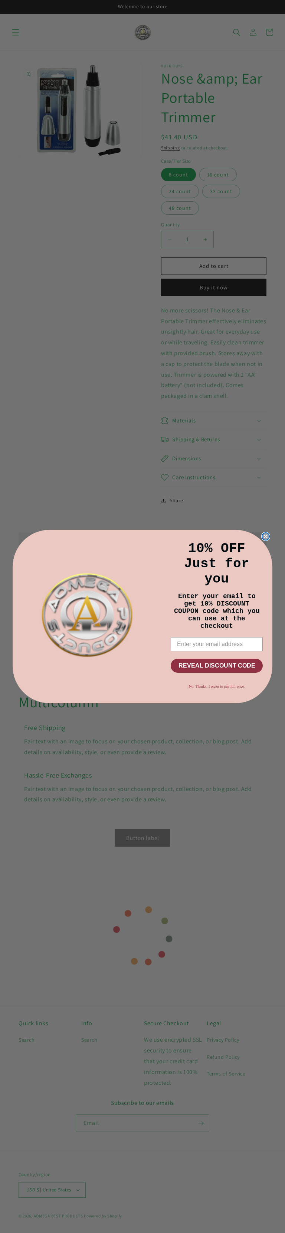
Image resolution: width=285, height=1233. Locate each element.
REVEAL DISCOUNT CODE (216, 665)
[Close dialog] (265, 536)
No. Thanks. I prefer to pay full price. (217, 686)
